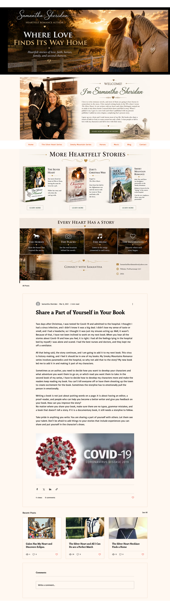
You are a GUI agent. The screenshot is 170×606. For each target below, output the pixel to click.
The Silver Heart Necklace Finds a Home (126, 545)
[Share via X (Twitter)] (43, 489)
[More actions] (132, 303)
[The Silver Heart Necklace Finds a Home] (128, 528)
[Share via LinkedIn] (50, 489)
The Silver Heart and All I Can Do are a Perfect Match (85, 545)
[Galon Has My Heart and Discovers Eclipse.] (42, 528)
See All (144, 512)
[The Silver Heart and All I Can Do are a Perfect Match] (85, 528)
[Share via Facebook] (37, 489)
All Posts (26, 285)
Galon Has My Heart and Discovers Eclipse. (39, 545)
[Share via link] (56, 489)
